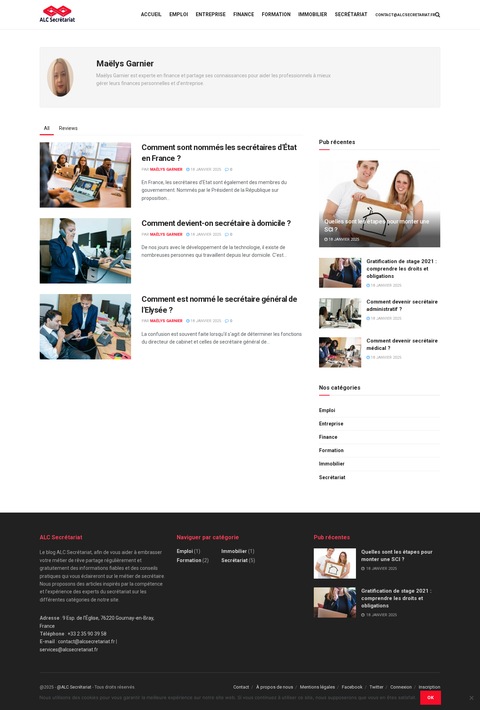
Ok (430, 697)
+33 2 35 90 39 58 (86, 634)
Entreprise (211, 14)
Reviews (68, 128)
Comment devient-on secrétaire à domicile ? (216, 223)
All (47, 128)
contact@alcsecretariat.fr (405, 15)
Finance (243, 14)
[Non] (471, 697)
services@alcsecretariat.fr (69, 649)
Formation (276, 14)
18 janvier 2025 (205, 169)
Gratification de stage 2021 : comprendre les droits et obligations (402, 268)
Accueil (151, 14)
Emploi (178, 14)
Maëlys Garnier (166, 169)
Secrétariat (351, 14)
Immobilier (312, 14)
